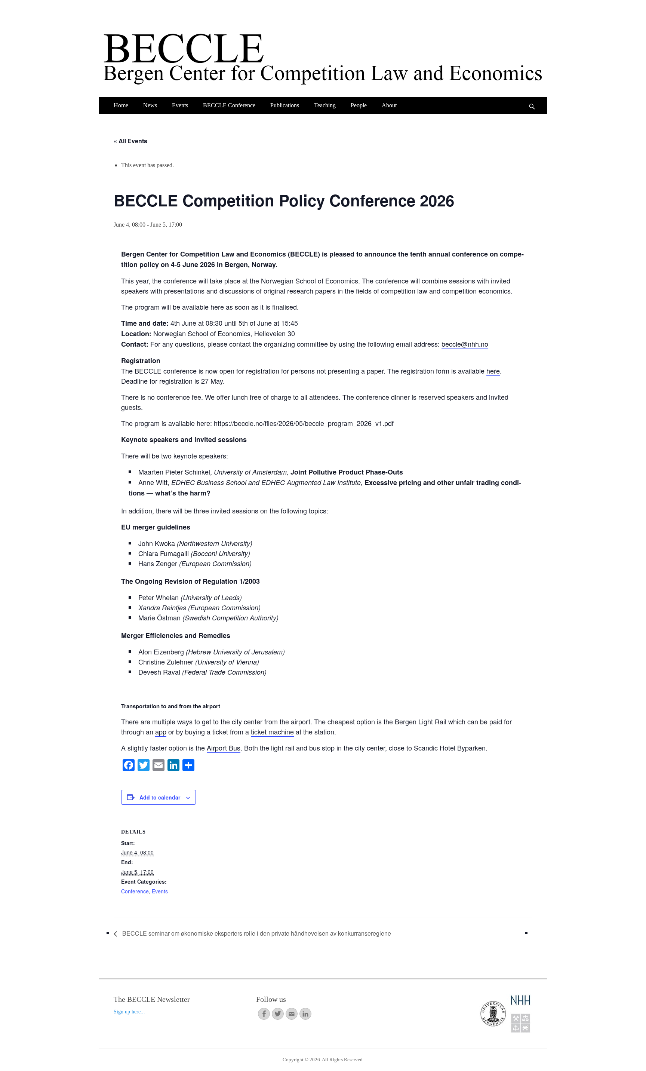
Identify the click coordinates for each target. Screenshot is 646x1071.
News (150, 105)
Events (180, 105)
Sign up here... (129, 1012)
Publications (284, 105)
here (493, 370)
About (389, 105)
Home (121, 105)
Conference (135, 891)
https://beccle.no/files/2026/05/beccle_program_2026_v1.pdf (304, 423)
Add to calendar (159, 797)
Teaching (325, 105)
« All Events (130, 140)
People (359, 105)
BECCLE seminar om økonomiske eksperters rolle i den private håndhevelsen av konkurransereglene (256, 933)
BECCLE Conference (229, 105)
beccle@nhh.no (465, 344)
